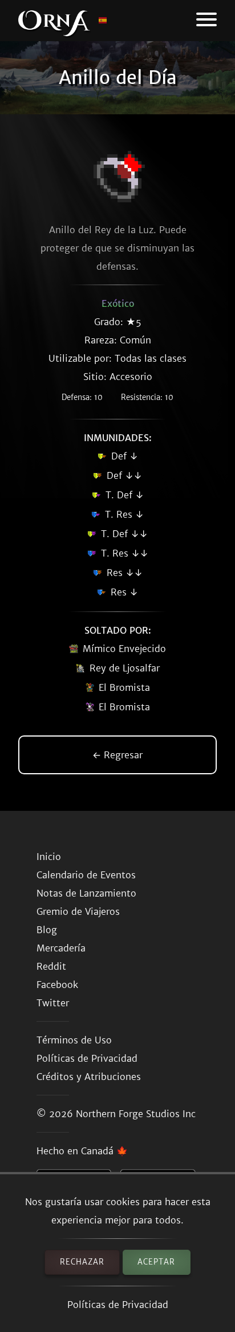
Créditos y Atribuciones (89, 1076)
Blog (47, 929)
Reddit (51, 966)
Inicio (49, 856)
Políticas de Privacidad (117, 1304)
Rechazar (82, 1262)
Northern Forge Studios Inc (136, 1113)
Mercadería (61, 948)
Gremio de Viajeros (78, 911)
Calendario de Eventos (86, 875)
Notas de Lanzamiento (86, 893)
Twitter (53, 1003)
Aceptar (156, 1262)
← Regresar (117, 755)
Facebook (57, 984)
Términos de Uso (74, 1040)
